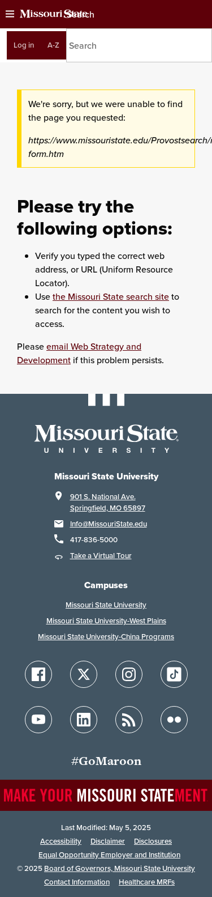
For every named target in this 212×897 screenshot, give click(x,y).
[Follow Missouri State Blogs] (128, 719)
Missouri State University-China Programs (106, 636)
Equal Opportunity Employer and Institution (109, 854)
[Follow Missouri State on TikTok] (174, 674)
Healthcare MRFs (147, 882)
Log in (24, 45)
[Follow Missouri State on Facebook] (38, 674)
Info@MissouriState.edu (108, 523)
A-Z (53, 45)
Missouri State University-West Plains (106, 620)
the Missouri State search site (111, 296)
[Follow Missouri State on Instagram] (128, 674)
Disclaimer (107, 841)
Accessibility (60, 841)
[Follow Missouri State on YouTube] (38, 719)
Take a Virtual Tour (101, 555)
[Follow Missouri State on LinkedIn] (83, 719)
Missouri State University (106, 605)
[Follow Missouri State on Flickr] (174, 719)
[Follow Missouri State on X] (83, 674)
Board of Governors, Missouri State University (119, 868)
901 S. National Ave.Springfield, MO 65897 (107, 502)
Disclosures (153, 841)
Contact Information (77, 882)
